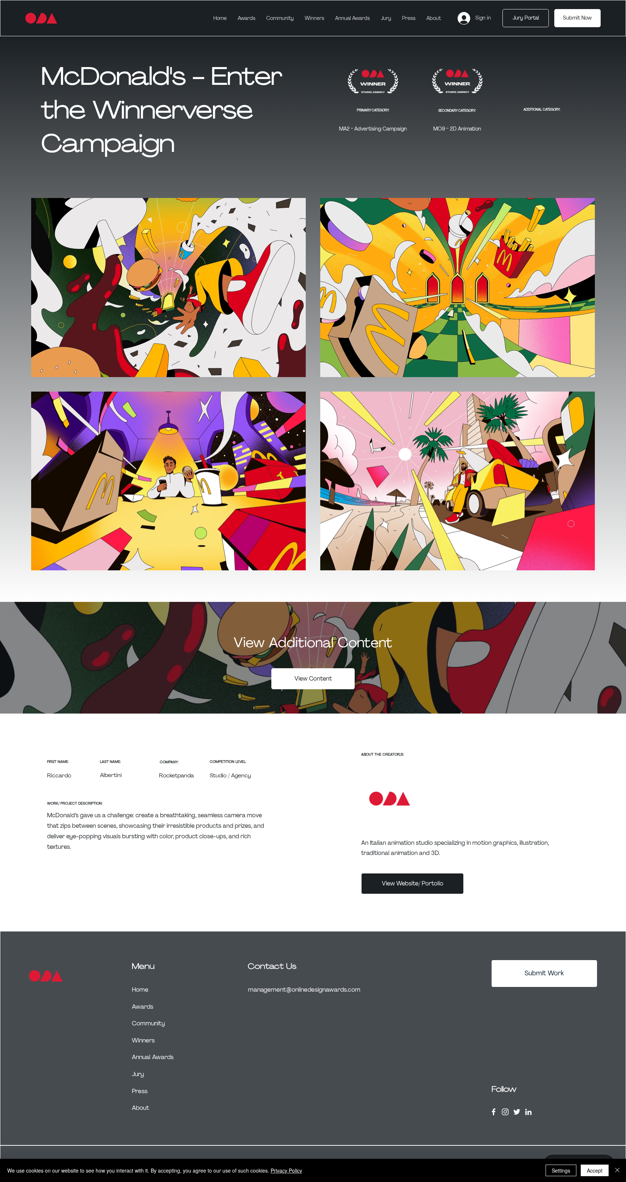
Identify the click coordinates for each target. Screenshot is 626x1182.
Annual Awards (153, 1057)
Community (148, 1023)
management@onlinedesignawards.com (304, 989)
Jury (138, 1074)
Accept (594, 1170)
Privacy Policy (286, 1170)
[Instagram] (505, 1111)
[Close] (617, 1170)
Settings (561, 1170)
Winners (143, 1040)
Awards (142, 1007)
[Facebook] (493, 1111)
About (140, 1108)
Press (139, 1091)
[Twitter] (516, 1111)
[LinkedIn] (528, 1111)
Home (140, 989)
